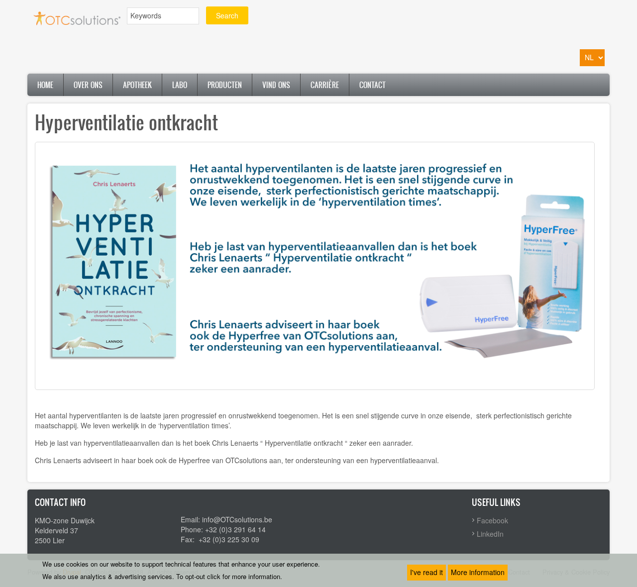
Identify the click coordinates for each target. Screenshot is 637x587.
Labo (179, 85)
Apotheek (137, 85)
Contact (372, 85)
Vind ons (276, 85)
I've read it (426, 572)
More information (478, 572)
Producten (225, 85)
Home (45, 85)
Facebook (492, 520)
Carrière (325, 85)
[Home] (77, 17)
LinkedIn (490, 534)
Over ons (88, 85)
